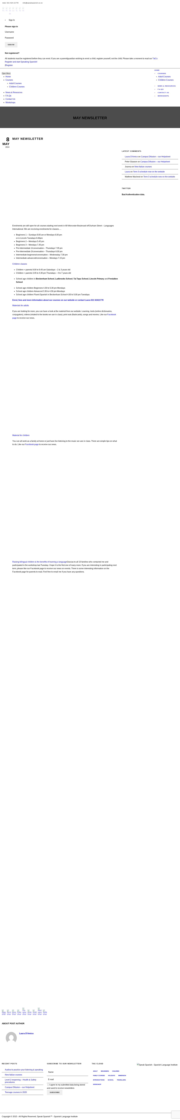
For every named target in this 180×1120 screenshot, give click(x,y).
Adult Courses (15, 83)
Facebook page (32, 444)
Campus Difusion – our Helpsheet (155, 157)
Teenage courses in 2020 (16, 1092)
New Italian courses (143, 167)
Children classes (19, 264)
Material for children (21, 435)
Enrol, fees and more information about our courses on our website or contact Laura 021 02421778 (58, 300)
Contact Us (10, 99)
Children (115, 1071)
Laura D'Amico (26, 1033)
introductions (98, 1080)
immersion (122, 1075)
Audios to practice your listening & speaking (24, 1070)
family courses (99, 1075)
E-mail (51, 1079)
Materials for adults (20, 305)
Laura (127, 172)
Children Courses (16, 87)
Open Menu (6, 73)
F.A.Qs (8, 96)
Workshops (10, 102)
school (111, 1080)
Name (51, 1072)
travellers (121, 1080)
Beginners (105, 1071)
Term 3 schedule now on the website (149, 172)
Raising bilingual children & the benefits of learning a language (39, 562)
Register (9, 65)
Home (8, 77)
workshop (97, 1084)
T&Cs (154, 58)
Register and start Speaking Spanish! (21, 62)
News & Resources (14, 92)
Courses (9, 80)
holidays (111, 1075)
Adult (95, 1071)
